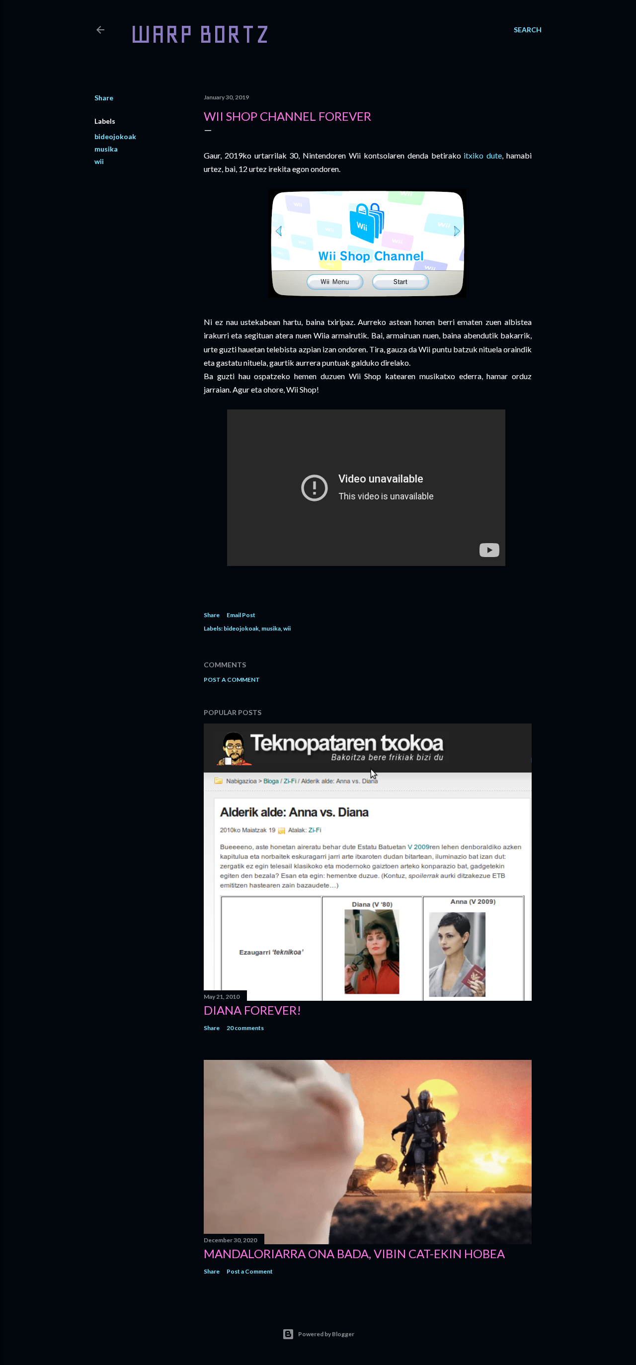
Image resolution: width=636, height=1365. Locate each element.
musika (106, 149)
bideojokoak (115, 136)
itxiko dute (483, 155)
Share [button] (103, 97)
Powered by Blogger (326, 1334)
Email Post (241, 615)
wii (99, 161)
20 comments (245, 1028)
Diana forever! (252, 1010)
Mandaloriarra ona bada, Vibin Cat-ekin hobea (354, 1253)
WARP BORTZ (200, 34)
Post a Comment (232, 679)
